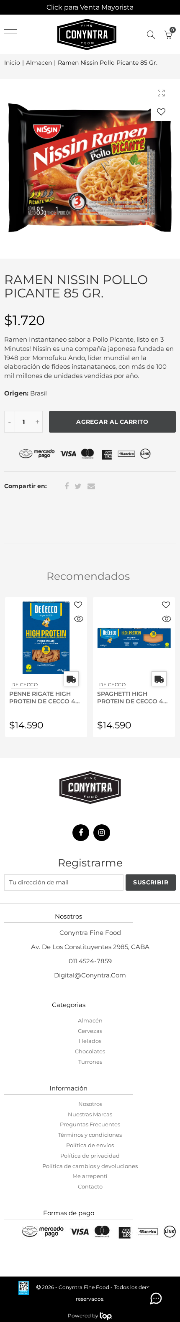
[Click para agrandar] (161, 92)
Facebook (66, 486)
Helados (90, 1040)
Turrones (90, 1061)
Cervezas (90, 1030)
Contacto (90, 1186)
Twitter (78, 486)
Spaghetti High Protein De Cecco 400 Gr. (134, 697)
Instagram (101, 832)
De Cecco (24, 684)
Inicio (12, 63)
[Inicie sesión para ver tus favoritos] (161, 111)
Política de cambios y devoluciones (90, 1166)
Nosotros (90, 1103)
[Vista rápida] (78, 620)
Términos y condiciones (90, 1134)
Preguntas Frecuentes (90, 1124)
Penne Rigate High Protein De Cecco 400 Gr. (46, 697)
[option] (90, 169)
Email (91, 486)
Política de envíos (90, 1145)
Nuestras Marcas (90, 1114)
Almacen (39, 63)
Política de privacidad (90, 1155)
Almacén (90, 1020)
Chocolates (90, 1051)
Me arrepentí (90, 1176)
